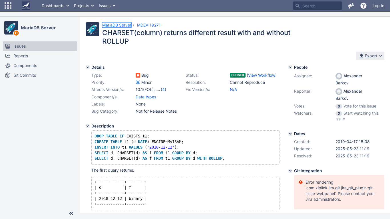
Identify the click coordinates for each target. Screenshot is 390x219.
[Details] (88, 67)
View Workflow (261, 75)
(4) (163, 89)
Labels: (98, 104)
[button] (8, 5)
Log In (378, 5)
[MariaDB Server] (11, 28)
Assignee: (303, 75)
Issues (104, 5)
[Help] (363, 5)
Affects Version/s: (107, 89)
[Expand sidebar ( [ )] (71, 213)
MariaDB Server (38, 28)
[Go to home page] (26, 5)
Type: (96, 75)
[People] (290, 67)
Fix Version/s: (198, 89)
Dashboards (53, 5)
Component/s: (104, 96)
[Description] (88, 126)
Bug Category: (104, 111)
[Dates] (290, 134)
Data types (146, 96)
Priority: (98, 82)
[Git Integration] (290, 171)
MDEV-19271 (149, 25)
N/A (233, 89)
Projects (81, 5)
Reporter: (302, 91)
